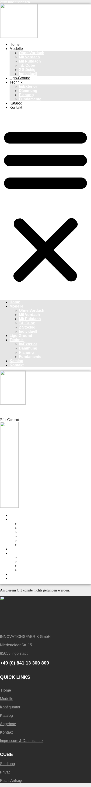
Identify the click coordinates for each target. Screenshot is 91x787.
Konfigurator (10, 707)
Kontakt (16, 107)
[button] (45, 204)
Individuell (28, 74)
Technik (16, 82)
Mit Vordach (29, 57)
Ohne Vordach (31, 53)
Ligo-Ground (20, 78)
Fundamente (30, 99)
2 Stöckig (27, 70)
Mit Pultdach (30, 61)
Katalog (16, 103)
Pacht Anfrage (11, 781)
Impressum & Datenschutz (21, 741)
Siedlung (7, 764)
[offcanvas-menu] (2, 409)
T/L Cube (27, 65)
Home (15, 44)
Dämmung (28, 91)
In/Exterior (28, 86)
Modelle (16, 49)
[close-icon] (3, 415)
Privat (5, 772)
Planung (26, 95)
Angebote (8, 724)
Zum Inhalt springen (15, 2)
